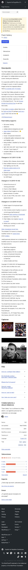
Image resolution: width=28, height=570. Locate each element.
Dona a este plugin (6, 499)
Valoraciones (6, 51)
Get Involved (18, 522)
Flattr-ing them (7, 111)
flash (21, 442)
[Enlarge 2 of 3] (24, 324)
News (3, 511)
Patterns (17, 517)
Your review (4, 475)
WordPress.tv (5, 530)
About (3, 509)
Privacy (3, 517)
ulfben (5, 37)
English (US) (24, 438)
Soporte (5, 63)
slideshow (20, 445)
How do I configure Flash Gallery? (10, 371)
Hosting (3, 514)
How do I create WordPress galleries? (7, 387)
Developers (4, 527)
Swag (17, 530)
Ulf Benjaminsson (7, 117)
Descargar (5, 41)
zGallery (7, 236)
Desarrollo (6, 59)
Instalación (6, 55)
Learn (3, 522)
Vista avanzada (5, 449)
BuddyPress (5, 542)
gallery (24, 442)
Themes (17, 511)
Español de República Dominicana (14, 549)
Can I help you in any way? (8, 397)
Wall (25, 445)
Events (17, 524)
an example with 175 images (13, 88)
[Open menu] (25, 2)
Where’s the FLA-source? (8, 382)
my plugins (11, 109)
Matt (3, 537)
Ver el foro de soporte (7, 486)
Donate (17, 527)
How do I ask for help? (7, 392)
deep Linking (7, 131)
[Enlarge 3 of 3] (24, 340)
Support (3, 524)
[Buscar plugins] (17, 12)
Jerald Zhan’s (16, 233)
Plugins (17, 514)
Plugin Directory (5, 6)
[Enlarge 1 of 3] (11, 324)
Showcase (18, 509)
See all (25, 475)
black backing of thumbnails (17, 214)
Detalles (5, 47)
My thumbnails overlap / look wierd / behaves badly (9, 376)
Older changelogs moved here (9, 229)
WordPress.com (6, 534)
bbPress (4, 540)
